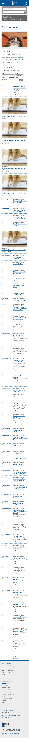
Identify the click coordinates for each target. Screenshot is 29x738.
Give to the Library (7, 692)
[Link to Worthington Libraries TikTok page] (7, 729)
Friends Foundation (7, 689)
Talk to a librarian (9, 710)
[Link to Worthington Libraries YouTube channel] (9, 729)
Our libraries (7, 663)
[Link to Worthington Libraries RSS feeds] (19, 729)
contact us (15, 62)
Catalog (4, 674)
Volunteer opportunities (8, 694)
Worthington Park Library (8, 670)
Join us (4, 683)
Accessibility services (8, 681)
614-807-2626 (5, 712)
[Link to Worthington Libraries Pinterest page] (14, 729)
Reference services (7, 679)
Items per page (13, 77)
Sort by (17, 73)
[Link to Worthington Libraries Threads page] (12, 729)
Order (3, 77)
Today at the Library (16, 19)
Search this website (7, 705)
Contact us (5, 700)
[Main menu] (3, 3)
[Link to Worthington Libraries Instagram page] (5, 729)
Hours (6, 19)
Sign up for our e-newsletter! (11, 733)
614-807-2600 (5, 717)
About (9, 23)
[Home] (14, 3)
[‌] (26, 3)
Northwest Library (7, 668)
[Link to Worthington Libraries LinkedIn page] (17, 729)
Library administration (11, 716)
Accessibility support (7, 698)
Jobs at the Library (7, 687)
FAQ (3, 702)
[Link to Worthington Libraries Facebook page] (3, 729)
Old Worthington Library (8, 666)
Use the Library (8, 672)
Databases (5, 676)
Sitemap (4, 707)
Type (3, 73)
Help (3, 696)
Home (3, 23)
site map (13, 57)
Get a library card (6, 685)
